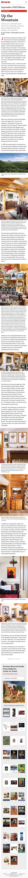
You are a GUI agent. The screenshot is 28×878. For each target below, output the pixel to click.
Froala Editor (17, 658)
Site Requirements (13, 873)
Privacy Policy (22, 873)
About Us (5, 873)
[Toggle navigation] (26, 2)
